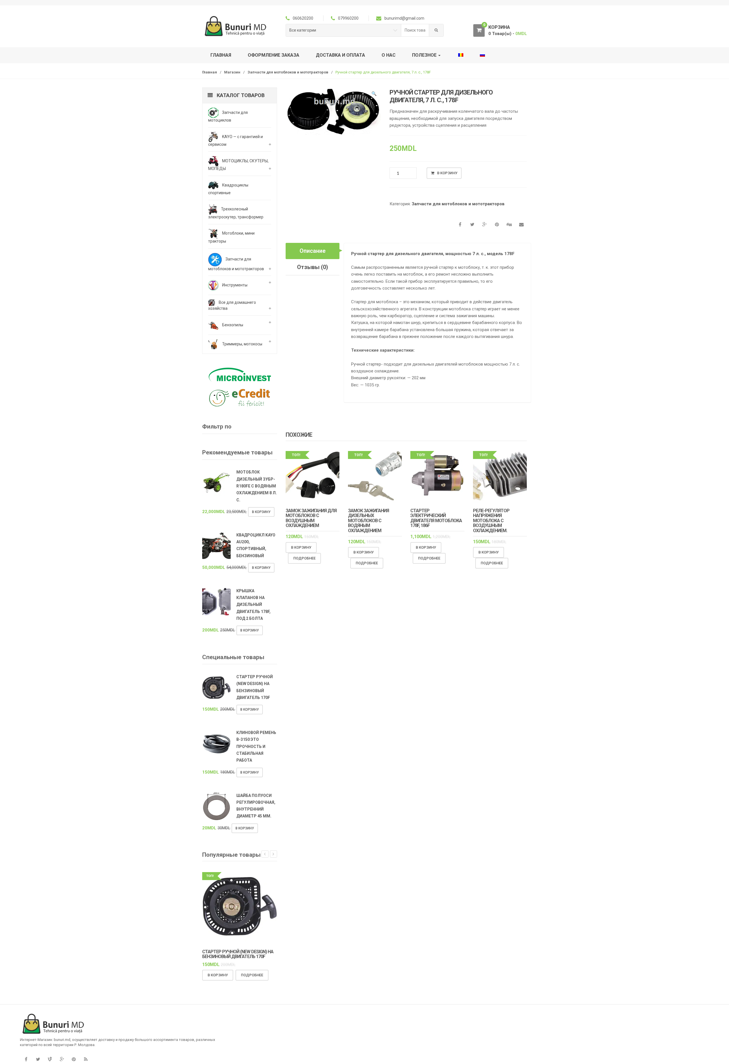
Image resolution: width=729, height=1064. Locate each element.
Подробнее (304, 558)
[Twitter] (37, 1059)
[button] (374, 94)
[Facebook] (25, 1059)
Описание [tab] (312, 250)
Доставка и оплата (340, 55)
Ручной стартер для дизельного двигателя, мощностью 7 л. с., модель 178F (433, 253)
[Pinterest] (73, 1059)
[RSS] (85, 1059)
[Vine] (49, 1059)
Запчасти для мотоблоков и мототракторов (287, 72)
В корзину (447, 173)
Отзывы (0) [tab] (312, 267)
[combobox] (415, 30)
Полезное (425, 55)
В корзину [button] (301, 547)
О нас (389, 55)
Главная (220, 55)
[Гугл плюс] (61, 1059)
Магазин (232, 72)
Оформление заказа (273, 55)
